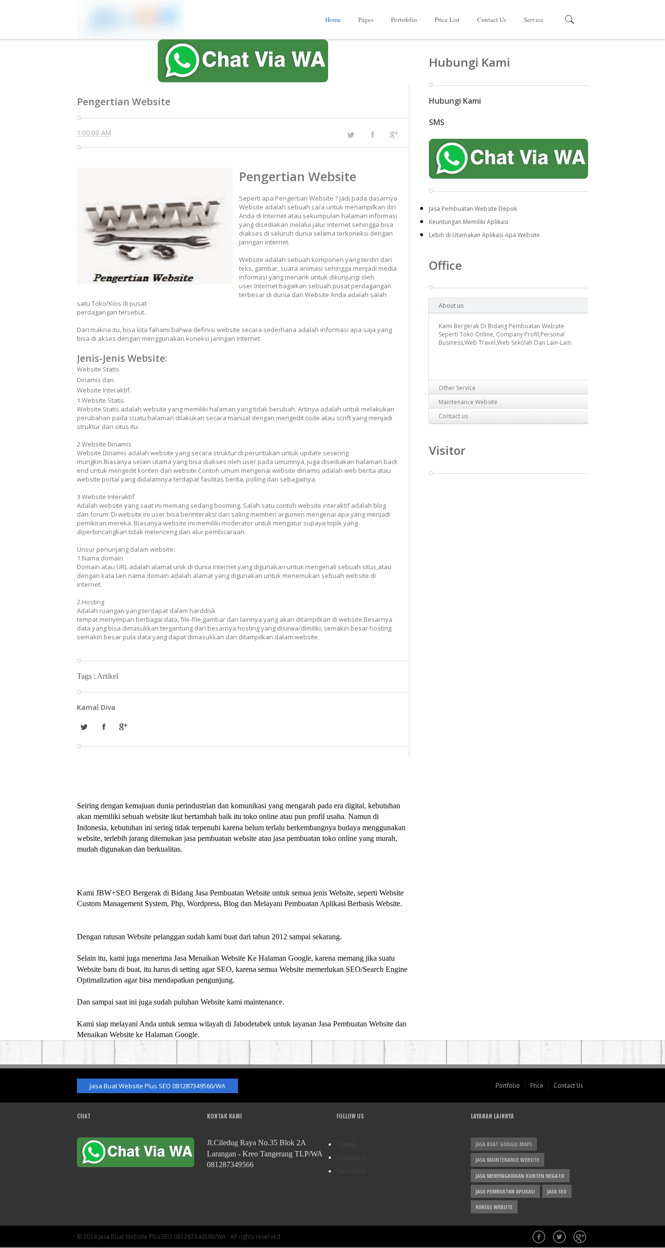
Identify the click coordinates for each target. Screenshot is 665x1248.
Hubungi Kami (455, 100)
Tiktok (346, 1144)
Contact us (453, 416)
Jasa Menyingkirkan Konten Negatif (520, 1175)
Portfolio (508, 1085)
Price (536, 1085)
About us (451, 305)
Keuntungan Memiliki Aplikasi (468, 222)
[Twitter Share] (350, 135)
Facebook (351, 1171)
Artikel (107, 676)
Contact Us (491, 19)
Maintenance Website (468, 402)
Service (533, 19)
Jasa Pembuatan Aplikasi (505, 1191)
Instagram (351, 1157)
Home (333, 19)
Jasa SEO (557, 1191)
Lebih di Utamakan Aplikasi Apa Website (484, 235)
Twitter (560, 1237)
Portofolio (404, 19)
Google (580, 1237)
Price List (447, 19)
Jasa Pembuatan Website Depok (473, 209)
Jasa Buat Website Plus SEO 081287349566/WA (157, 1085)
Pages (365, 19)
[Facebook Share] (372, 134)
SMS (436, 122)
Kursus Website (494, 1207)
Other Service (457, 388)
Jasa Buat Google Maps (504, 1144)
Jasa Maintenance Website (507, 1159)
